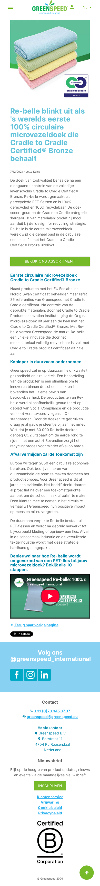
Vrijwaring (50, 802)
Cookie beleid (50, 807)
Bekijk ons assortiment (50, 261)
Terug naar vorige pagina (36, 625)
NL (85, 7)
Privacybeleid (50, 813)
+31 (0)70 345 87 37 (52, 711)
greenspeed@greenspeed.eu (52, 716)
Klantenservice (50, 797)
